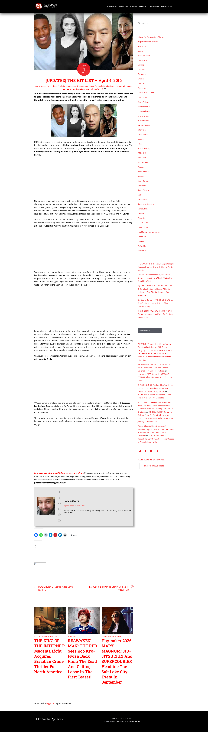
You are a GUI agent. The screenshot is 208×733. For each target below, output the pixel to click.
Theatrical (142, 236)
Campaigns (142, 60)
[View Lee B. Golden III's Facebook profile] (59, 492)
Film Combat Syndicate (117, 6)
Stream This (142, 199)
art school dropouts (76, 86)
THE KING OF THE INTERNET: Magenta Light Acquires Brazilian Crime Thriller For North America (49, 656)
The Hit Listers (144, 227)
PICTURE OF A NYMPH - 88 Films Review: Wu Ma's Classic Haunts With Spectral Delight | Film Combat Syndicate (154, 347)
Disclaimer (154, 6)
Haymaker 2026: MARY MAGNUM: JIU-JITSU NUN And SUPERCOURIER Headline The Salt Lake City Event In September (117, 661)
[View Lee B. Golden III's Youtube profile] (59, 504)
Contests (141, 69)
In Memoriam (143, 116)
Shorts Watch (143, 190)
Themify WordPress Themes (130, 721)
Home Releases (144, 106)
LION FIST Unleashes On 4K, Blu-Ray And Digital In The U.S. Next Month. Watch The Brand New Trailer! (155, 278)
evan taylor (89, 86)
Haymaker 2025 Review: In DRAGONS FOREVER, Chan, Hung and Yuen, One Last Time (155, 377)
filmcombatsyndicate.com (105, 86)
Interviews (142, 130)
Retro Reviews (143, 171)
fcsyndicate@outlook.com (72, 506)
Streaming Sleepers (146, 204)
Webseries (142, 250)
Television (142, 218)
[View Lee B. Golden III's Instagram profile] (59, 509)
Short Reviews (143, 181)
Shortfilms (142, 185)
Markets (141, 139)
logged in (50, 703)
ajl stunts (63, 86)
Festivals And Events (109, 636)
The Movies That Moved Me (149, 232)
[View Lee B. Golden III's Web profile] (59, 515)
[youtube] (151, 451)
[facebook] (145, 451)
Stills (140, 195)
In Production (143, 120)
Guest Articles (143, 102)
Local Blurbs (143, 134)
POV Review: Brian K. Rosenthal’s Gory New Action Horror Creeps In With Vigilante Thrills (156, 438)
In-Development (144, 125)
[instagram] (156, 451)
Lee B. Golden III (42, 86)
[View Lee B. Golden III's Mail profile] (59, 520)
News (54, 86)
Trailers (141, 241)
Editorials (141, 83)
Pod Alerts (142, 157)
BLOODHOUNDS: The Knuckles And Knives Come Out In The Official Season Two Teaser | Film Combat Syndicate (155, 388)
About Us (143, 6)
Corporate (142, 74)
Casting (141, 65)
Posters (141, 167)
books (140, 51)
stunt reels (84, 89)
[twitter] (140, 451)
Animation (142, 46)
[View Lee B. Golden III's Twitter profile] (59, 498)
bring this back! (144, 55)
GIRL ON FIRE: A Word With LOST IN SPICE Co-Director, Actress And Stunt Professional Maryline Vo (155, 314)
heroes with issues (124, 86)
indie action (74, 89)
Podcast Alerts (143, 162)
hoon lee (65, 89)
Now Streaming (144, 148)
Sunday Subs (143, 209)
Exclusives (142, 88)
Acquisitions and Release (44, 636)
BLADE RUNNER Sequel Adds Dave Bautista (55, 588)
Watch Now (142, 246)
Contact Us (166, 6)
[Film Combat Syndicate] (46, 8)
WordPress (116, 721)
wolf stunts (94, 89)
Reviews (141, 176)
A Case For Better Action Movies (151, 37)
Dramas (141, 79)
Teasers (75, 636)
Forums (133, 6)
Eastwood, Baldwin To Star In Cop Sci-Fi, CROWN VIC (109, 588)
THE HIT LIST (143, 222)
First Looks (142, 97)
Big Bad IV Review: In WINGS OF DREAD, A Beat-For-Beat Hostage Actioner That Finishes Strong (155, 303)
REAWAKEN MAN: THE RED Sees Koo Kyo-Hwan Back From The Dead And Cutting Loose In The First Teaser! (82, 658)
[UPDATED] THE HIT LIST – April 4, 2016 (84, 80)
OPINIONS (142, 153)
